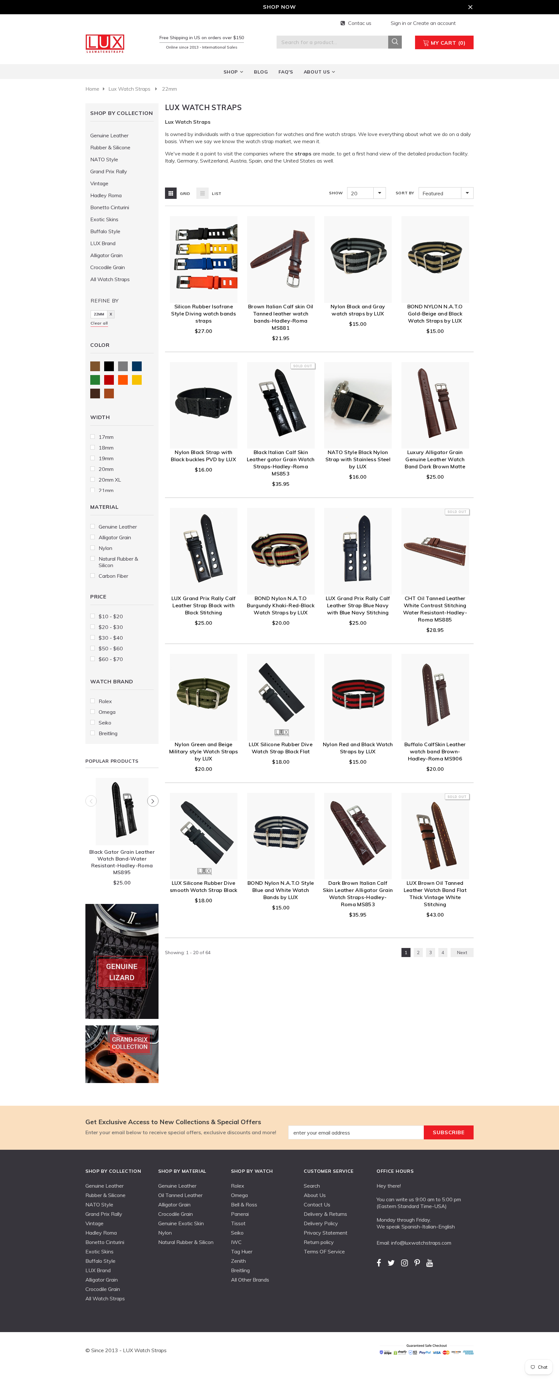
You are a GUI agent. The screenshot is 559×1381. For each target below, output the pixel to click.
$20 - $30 (111, 627)
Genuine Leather (118, 526)
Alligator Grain (115, 537)
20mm (106, 469)
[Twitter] (391, 1262)
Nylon (105, 548)
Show (336, 192)
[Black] (109, 366)
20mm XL (110, 479)
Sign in (399, 23)
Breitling (108, 733)
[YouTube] (429, 1262)
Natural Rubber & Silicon (118, 561)
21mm (106, 490)
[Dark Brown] (95, 393)
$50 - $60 (111, 648)
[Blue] (137, 366)
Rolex (105, 701)
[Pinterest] (417, 1262)
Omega (107, 712)
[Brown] (95, 366)
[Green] (95, 380)
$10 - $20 (111, 616)
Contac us (359, 23)
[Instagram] (404, 1262)
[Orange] (123, 380)
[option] (122, 833)
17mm (106, 437)
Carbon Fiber (113, 576)
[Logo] (106, 42)
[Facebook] (379, 1262)
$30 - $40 (111, 637)
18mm (106, 447)
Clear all (99, 323)
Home (92, 89)
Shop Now (279, 7)
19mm (106, 458)
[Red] (109, 380)
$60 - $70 (111, 659)
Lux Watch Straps (129, 89)
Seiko (105, 722)
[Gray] (123, 366)
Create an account (434, 23)
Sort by (405, 192)
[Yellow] (137, 380)
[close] (470, 7)
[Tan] (109, 393)
